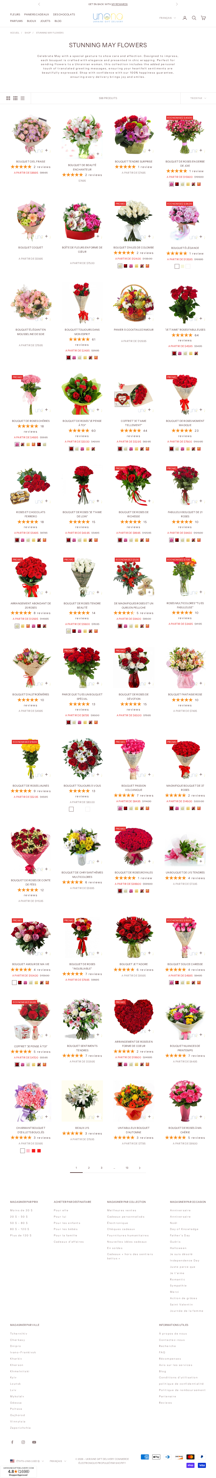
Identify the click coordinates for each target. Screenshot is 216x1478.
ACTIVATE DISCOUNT (136, 1454)
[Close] (159, 1404)
